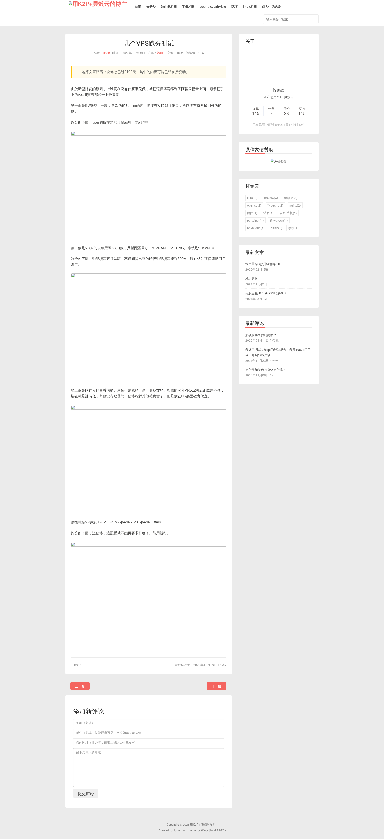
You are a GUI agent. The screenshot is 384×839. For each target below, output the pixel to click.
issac (106, 52)
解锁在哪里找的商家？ (260, 335)
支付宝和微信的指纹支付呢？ (265, 369)
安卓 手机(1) (288, 213)
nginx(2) (295, 205)
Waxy (204, 830)
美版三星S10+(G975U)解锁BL (266, 293)
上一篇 (80, 686)
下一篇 (216, 686)
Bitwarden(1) (279, 220)
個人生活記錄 (271, 6)
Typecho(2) (275, 205)
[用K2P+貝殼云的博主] (96, 6)
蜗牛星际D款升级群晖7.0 (262, 264)
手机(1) (293, 228)
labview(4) (271, 197)
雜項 (234, 6)
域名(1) (268, 213)
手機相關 (188, 6)
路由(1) (252, 213)
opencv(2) (254, 205)
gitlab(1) (276, 228)
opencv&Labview (213, 6)
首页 (138, 6)
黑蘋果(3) (290, 197)
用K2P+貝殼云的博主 (204, 824)
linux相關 (250, 6)
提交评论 (86, 793)
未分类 (151, 6)
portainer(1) (255, 220)
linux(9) (252, 197)
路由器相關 (169, 6)
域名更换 (251, 278)
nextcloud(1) (256, 228)
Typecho (179, 830)
